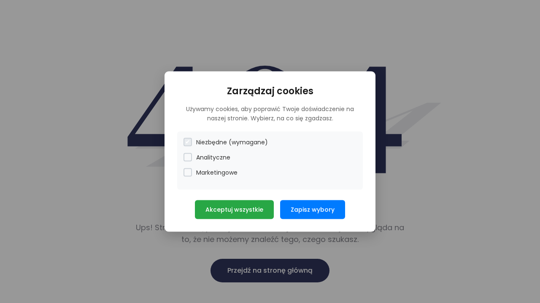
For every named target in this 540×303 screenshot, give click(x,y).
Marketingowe (217, 172)
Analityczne (213, 157)
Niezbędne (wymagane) (232, 142)
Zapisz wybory (313, 209)
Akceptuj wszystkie (234, 209)
